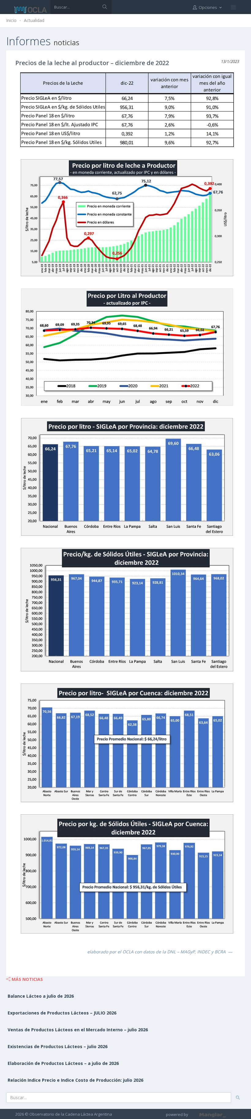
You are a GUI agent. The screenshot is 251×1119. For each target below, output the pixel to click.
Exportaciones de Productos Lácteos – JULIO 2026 (62, 1013)
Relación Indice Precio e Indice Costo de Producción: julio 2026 (75, 1080)
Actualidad (34, 20)
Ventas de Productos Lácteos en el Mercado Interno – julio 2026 (78, 1030)
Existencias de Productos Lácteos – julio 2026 (57, 1046)
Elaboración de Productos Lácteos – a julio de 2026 (63, 1063)
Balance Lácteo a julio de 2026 (41, 996)
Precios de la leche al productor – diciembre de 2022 (92, 63)
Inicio (11, 20)
